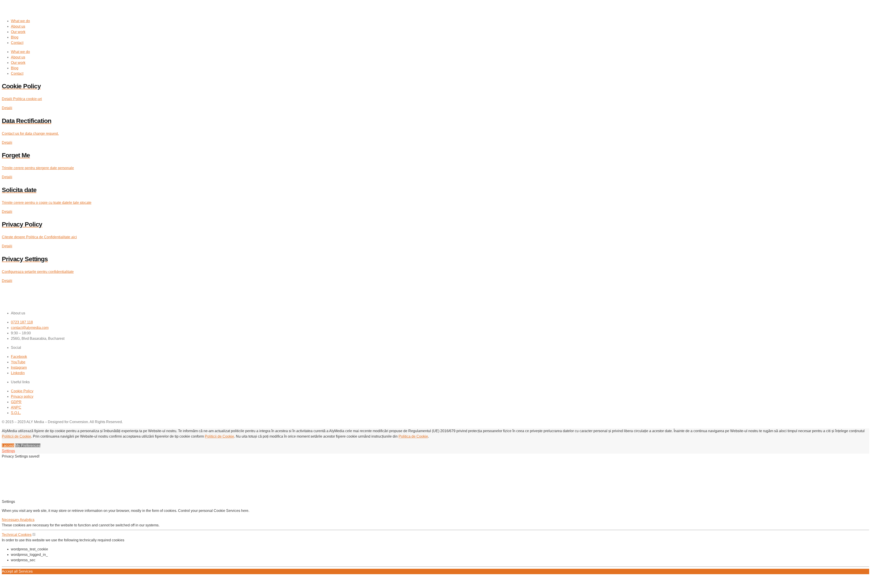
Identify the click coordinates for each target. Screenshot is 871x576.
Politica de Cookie (413, 436)
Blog (14, 37)
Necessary (11, 520)
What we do (20, 21)
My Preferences (27, 445)
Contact (17, 43)
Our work (18, 32)
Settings (8, 451)
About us (18, 26)
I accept (8, 445)
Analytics (27, 520)
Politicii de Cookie (16, 436)
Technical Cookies (17, 535)
